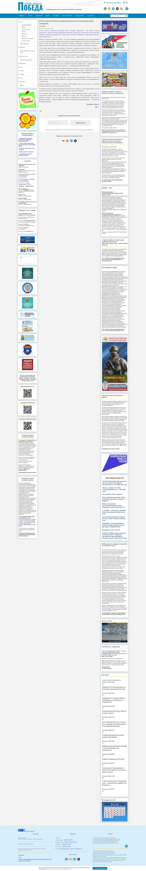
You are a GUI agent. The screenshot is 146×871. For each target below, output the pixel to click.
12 (117, 810)
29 (105, 817)
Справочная (79, 15)
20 (120, 812)
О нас (30, 15)
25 (114, 814)
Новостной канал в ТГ (27, 386)
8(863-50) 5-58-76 (69, 842)
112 (21, 526)
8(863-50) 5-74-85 (66, 846)
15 (105, 812)
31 (111, 817)
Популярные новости (115, 478)
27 (120, 814)
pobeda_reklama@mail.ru (76, 848)
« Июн (104, 819)
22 (105, 814)
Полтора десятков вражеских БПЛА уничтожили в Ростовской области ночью (113, 770)
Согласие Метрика (51, 869)
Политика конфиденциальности (64, 869)
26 (117, 814)
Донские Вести (50, 28)
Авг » (108, 819)
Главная (22, 15)
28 (123, 814)
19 (117, 812)
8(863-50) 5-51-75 (28, 524)
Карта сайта (21, 855)
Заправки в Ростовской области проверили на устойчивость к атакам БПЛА (113, 700)
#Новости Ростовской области (111, 680)
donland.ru (96, 104)
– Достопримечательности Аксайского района (25, 154)
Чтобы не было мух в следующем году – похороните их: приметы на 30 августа (114, 783)
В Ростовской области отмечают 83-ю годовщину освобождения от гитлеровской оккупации (114, 724)
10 (111, 810)
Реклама (56, 15)
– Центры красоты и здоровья (26, 151)
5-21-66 (75, 842)
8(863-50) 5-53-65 (66, 844)
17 (111, 812)
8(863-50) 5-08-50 (68, 840)
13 (120, 810)
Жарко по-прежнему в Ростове (113, 759)
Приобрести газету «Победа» (27, 210)
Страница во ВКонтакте (27, 402)
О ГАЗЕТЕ (27, 161)
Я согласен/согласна (99, 868)
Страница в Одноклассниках (27, 419)
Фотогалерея (67, 15)
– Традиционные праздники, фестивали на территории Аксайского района (25, 140)
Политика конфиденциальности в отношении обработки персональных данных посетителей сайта (35, 860)
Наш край (38, 15)
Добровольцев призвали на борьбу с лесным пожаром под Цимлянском (114, 748)
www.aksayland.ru (23, 177)
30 (108, 817)
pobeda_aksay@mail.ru (24, 181)
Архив (47, 15)
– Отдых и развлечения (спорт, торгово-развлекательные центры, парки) (27, 145)
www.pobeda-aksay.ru (23, 180)
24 (111, 814)
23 (108, 814)
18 (114, 812)
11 (114, 810)
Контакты (90, 15)
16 (108, 812)
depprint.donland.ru (23, 172)
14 (123, 810)
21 (123, 812)
